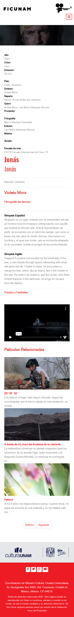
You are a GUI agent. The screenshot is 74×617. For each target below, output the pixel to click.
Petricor (8, 500)
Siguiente (43, 525)
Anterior (29, 525)
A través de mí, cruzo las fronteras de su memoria (32, 444)
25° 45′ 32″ (11, 393)
